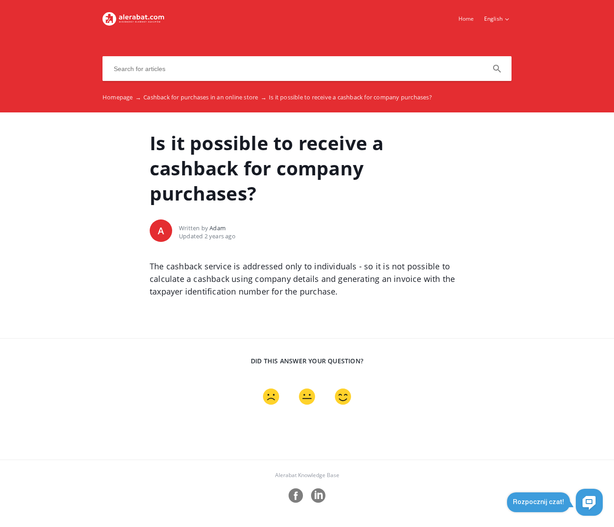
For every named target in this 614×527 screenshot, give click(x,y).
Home (466, 18)
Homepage (121, 97)
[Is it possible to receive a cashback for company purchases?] (133, 23)
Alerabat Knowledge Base (307, 475)
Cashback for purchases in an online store (205, 97)
